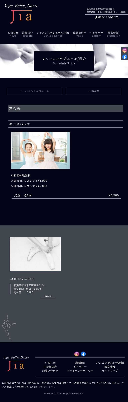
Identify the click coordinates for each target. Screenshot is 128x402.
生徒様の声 (50, 366)
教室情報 (109, 366)
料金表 (95, 91)
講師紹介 (80, 362)
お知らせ (50, 362)
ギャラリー (80, 366)
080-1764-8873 (108, 17)
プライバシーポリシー (80, 370)
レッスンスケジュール (36, 91)
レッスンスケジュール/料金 (110, 362)
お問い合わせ (50, 370)
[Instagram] (124, 50)
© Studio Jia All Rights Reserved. (64, 393)
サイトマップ (110, 370)
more (48, 296)
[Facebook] (124, 57)
